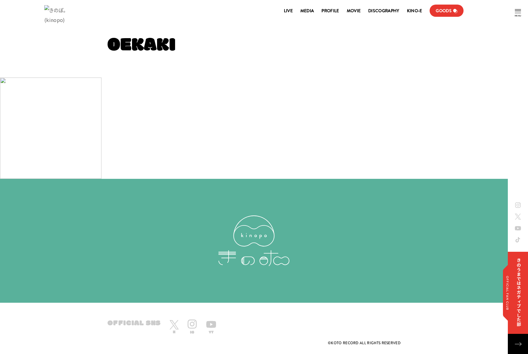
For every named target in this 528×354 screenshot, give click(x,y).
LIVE (288, 11)
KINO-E (414, 11)
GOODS (444, 11)
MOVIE (354, 11)
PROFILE (330, 11)
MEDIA (307, 11)
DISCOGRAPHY (383, 11)
